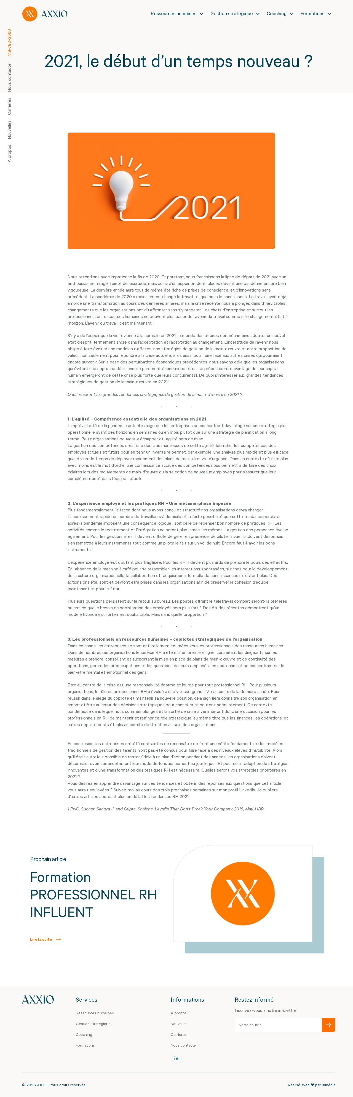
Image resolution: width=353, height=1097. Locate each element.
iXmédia (328, 1084)
